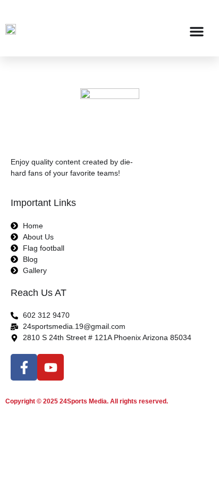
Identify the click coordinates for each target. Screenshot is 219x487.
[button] (197, 31)
